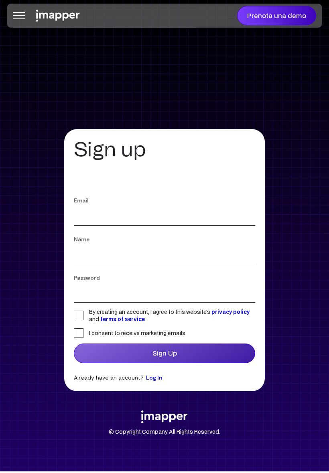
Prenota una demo (276, 15)
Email (81, 200)
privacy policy (230, 311)
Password (87, 277)
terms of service (122, 319)
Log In (154, 377)
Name (81, 239)
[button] (19, 15)
